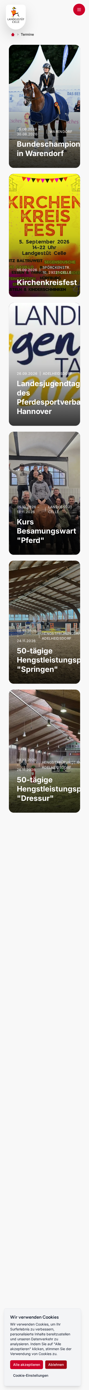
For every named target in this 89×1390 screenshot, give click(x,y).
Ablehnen (56, 1364)
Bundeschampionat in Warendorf (52, 149)
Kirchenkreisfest (47, 282)
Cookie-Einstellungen (30, 1375)
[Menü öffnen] (79, 10)
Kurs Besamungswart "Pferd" (46, 531)
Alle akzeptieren (26, 1364)
